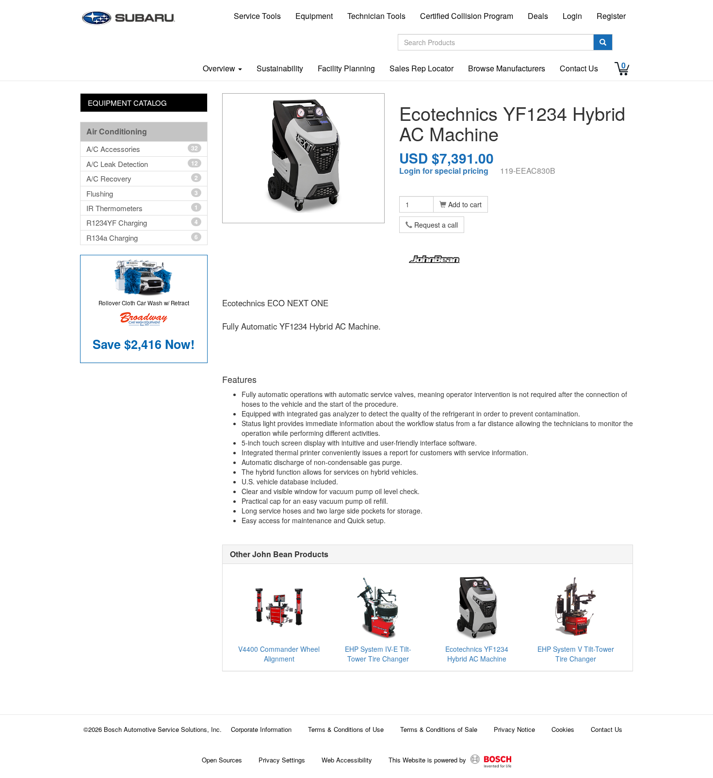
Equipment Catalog (127, 103)
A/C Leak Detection (142, 164)
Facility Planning (346, 68)
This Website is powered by (428, 759)
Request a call (435, 225)
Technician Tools (376, 15)
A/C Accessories (142, 149)
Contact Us (579, 68)
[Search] (603, 42)
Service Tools (257, 15)
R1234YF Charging (142, 222)
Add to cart (464, 204)
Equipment (314, 15)
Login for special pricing (443, 170)
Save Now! (143, 344)
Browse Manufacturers (506, 68)
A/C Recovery (142, 178)
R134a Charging (142, 237)
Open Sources (222, 759)
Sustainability (280, 68)
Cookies (562, 729)
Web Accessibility (347, 759)
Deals (538, 15)
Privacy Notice (514, 729)
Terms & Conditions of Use (346, 729)
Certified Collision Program (466, 15)
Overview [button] (220, 68)
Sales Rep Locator (421, 68)
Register (611, 15)
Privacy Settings (282, 759)
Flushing (142, 193)
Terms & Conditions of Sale (438, 729)
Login (572, 15)
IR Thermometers (142, 208)
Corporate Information (261, 729)
